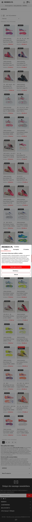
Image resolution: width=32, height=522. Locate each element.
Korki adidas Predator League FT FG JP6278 (8, 156)
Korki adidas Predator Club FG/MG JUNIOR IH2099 (8, 133)
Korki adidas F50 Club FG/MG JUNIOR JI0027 (8, 386)
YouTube (4, 498)
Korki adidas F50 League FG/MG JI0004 (8, 408)
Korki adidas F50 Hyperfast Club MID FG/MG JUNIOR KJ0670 (9, 41)
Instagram (6, 498)
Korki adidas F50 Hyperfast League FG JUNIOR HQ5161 (22, 156)
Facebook (2, 498)
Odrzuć (16, 274)
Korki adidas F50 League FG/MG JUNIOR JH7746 (22, 386)
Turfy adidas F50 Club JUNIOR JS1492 (8, 340)
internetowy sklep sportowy (11, 452)
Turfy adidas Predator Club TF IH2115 (22, 110)
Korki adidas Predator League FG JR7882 (22, 294)
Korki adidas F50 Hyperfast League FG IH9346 (8, 179)
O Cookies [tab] (26, 249)
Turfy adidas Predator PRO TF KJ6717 (22, 133)
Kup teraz (13, 29)
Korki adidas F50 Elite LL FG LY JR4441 (8, 317)
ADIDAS (4, 468)
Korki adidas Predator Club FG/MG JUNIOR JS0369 (8, 294)
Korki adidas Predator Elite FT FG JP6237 (22, 202)
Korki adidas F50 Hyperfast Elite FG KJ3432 (7, 87)
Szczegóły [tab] (16, 249)
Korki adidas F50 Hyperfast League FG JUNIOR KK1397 (22, 41)
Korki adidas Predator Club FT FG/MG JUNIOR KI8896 (9, 225)
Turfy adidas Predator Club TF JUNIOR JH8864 (23, 432)
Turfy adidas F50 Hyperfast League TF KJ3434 (22, 64)
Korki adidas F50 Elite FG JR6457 (22, 363)
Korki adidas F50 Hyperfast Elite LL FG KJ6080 (22, 179)
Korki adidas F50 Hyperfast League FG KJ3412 (8, 64)
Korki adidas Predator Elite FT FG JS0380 (22, 317)
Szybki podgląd (13, 26)
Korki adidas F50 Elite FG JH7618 (22, 408)
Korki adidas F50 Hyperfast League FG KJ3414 (22, 87)
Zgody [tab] (6, 249)
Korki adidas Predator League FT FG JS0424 (22, 225)
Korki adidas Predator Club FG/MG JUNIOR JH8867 (8, 432)
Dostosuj (15, 270)
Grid (2, 16)
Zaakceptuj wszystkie (16, 267)
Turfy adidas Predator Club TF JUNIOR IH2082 (9, 110)
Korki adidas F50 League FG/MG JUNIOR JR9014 (9, 363)
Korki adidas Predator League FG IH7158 (8, 202)
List (4, 16)
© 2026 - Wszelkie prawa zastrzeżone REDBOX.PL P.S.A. (16, 517)
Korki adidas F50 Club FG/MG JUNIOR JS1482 (22, 340)
